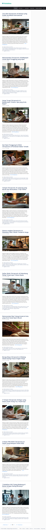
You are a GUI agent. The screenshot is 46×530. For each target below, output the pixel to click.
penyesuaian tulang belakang (13, 307)
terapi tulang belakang (5, 222)
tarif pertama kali (23, 391)
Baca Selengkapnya (14, 87)
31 (14, 524)
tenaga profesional (16, 308)
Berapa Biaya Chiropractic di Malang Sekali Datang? (11, 390)
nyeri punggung (19, 48)
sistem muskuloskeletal (5, 49)
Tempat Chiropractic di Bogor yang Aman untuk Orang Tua (11, 433)
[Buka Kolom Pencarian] (44, 8)
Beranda (15, 8)
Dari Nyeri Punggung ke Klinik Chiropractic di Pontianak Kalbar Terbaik (15, 146)
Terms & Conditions (37, 528)
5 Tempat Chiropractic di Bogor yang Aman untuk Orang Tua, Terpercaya (14, 400)
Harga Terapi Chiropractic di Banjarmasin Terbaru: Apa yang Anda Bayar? (14, 102)
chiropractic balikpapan (11, 90)
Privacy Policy (43, 528)
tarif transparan (7, 265)
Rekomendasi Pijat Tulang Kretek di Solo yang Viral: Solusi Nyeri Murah (15, 317)
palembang (7, 307)
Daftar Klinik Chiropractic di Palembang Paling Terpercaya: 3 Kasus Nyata (15, 274)
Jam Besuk (26, 8)
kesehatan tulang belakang (9, 48)
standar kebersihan (10, 308)
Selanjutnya (20, 524)
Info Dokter (20, 8)
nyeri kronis (10, 475)
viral (22, 349)
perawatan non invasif (22, 475)
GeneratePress (15, 528)
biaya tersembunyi (11, 135)
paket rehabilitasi (20, 264)
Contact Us (31, 528)
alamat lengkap (5, 263)
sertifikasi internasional (25, 48)
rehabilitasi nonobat (19, 91)
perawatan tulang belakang (24, 136)
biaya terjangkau (5, 220)
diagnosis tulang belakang (8, 518)
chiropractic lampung (12, 220)
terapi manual (12, 265)
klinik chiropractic (14, 264)
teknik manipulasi (19, 349)
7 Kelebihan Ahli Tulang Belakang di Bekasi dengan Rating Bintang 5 (13, 485)
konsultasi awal (4, 391)
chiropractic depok (15, 474)
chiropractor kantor (9, 264)
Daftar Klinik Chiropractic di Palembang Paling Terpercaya (12, 306)
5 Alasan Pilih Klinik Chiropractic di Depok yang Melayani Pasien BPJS (13, 442)
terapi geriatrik (22, 433)
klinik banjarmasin (12, 136)
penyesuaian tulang (8, 91)
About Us (23, 528)
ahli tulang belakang (6, 517)
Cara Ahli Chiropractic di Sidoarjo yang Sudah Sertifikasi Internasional (14, 14)
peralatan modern (21, 307)
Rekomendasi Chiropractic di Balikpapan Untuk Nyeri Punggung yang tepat (15, 58)
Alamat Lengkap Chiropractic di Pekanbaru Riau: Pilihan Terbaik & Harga (15, 231)
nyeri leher (14, 48)
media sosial (10, 348)
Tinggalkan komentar (6, 50)
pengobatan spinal (20, 518)
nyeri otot (14, 348)
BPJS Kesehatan (10, 474)
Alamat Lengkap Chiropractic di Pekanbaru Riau (15, 263)
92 (17, 524)
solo (12, 349)
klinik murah (23, 220)
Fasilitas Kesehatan (39, 8)
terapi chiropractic (12, 49)
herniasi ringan (17, 90)
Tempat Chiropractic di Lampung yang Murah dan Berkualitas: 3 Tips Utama (14, 188)
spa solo (15, 349)
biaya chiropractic (6, 135)
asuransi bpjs (5, 474)
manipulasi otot (22, 90)
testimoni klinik (11, 222)
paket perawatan (6, 221)
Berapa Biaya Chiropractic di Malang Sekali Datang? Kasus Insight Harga (14, 358)
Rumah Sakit (32, 8)
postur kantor (14, 91)
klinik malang (27, 390)
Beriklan (27, 528)
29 (11, 524)
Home (21, 528)
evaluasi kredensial (18, 220)
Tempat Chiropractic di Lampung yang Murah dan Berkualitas (19, 221)
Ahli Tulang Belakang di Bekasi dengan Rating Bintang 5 (18, 517)
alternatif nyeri (5, 90)
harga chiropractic (17, 135)
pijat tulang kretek (18, 348)
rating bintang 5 (26, 518)
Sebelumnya (5, 524)
